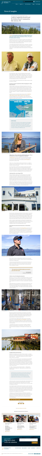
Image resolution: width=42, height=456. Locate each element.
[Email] (39, 453)
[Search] (34, 1)
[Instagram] (37, 453)
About (16, 4)
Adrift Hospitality (26, 159)
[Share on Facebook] (18, 403)
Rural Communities (24, 408)
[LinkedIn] (38, 453)
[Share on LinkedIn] (21, 403)
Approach (21, 4)
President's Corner (37, 1)
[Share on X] (20, 403)
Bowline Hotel (13, 157)
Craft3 (10, 35)
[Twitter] (35, 453)
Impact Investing (19, 408)
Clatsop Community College (16, 95)
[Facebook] (34, 453)
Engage (33, 4)
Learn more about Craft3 (15, 399)
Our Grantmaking (27, 4)
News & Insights (38, 4)
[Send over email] (23, 403)
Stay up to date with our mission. (10, 441)
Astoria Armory (23, 95)
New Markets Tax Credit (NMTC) (21, 319)
